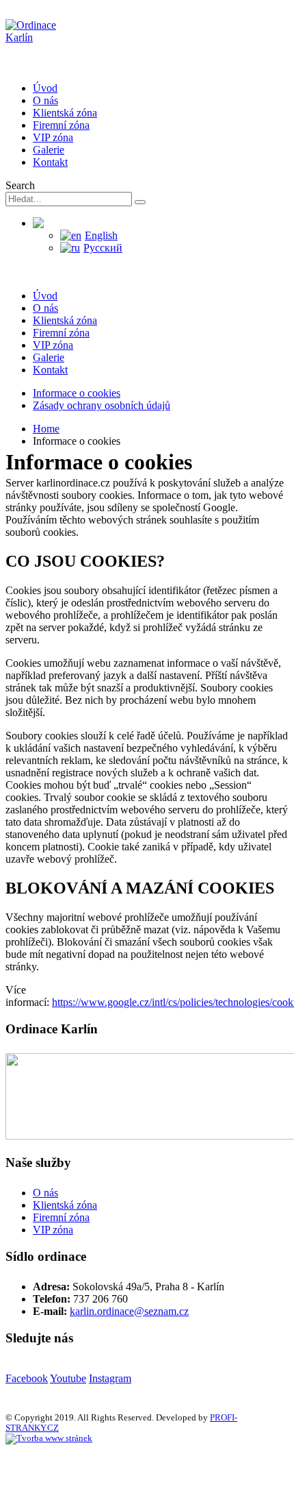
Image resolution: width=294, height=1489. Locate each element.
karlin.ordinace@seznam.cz (129, 1311)
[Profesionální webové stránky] (48, 1438)
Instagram (110, 1378)
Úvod (45, 88)
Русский (102, 248)
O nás (45, 100)
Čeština (72, 223)
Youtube (68, 1378)
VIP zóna (53, 137)
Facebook (26, 1378)
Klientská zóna (65, 113)
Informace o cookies (76, 393)
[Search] (140, 202)
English (101, 235)
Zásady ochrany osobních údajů (101, 405)
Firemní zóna (61, 125)
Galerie (48, 150)
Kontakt (50, 162)
